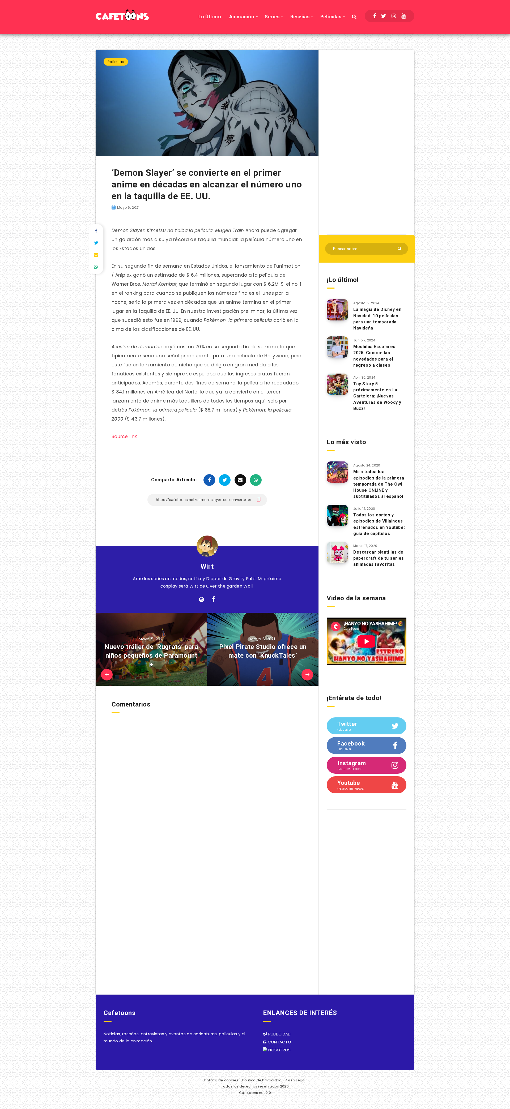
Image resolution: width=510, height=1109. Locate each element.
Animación (241, 16)
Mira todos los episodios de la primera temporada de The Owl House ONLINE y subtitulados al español (378, 484)
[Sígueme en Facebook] (213, 599)
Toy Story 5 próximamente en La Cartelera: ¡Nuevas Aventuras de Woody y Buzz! (377, 396)
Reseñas (300, 16)
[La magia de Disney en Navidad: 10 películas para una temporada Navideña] (337, 309)
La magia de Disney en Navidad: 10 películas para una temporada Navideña (377, 319)
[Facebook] (374, 16)
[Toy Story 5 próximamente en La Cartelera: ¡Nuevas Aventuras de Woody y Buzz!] (337, 384)
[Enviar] (400, 248)
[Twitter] (383, 16)
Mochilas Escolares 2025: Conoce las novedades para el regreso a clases (374, 356)
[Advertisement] (366, 141)
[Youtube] (403, 16)
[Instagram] (394, 16)
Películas (331, 16)
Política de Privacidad (262, 1080)
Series (272, 16)
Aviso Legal (295, 1080)
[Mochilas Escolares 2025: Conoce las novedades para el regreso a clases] (337, 347)
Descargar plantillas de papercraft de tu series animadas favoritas (378, 558)
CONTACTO (278, 1042)
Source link (124, 436)
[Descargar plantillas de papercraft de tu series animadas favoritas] (337, 552)
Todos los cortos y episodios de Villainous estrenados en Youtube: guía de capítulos (379, 524)
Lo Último (209, 16)
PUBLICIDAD (279, 1034)
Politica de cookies (221, 1080)
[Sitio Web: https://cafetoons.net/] (201, 599)
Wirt (207, 566)
